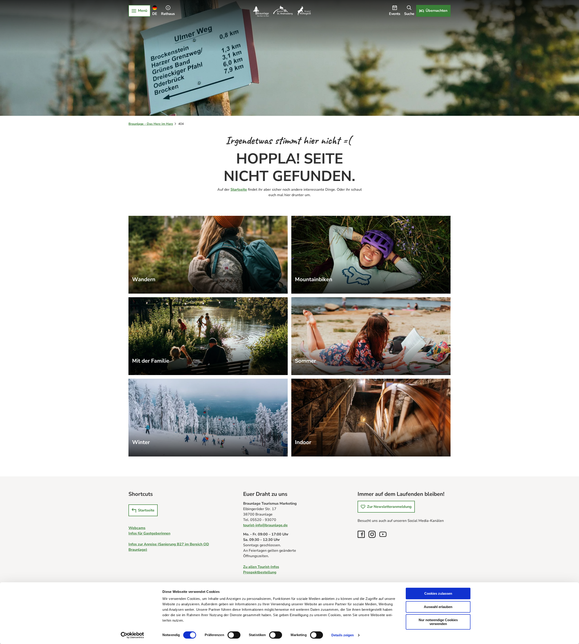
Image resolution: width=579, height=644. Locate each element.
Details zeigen (342, 635)
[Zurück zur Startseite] (282, 11)
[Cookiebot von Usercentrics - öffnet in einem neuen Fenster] (132, 635)
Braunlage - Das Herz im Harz (150, 124)
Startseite (238, 189)
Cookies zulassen (438, 593)
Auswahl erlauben (438, 607)
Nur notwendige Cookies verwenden (438, 622)
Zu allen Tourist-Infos (261, 566)
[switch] (234, 635)
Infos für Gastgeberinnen (149, 533)
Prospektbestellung (259, 572)
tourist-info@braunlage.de (265, 525)
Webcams (136, 527)
